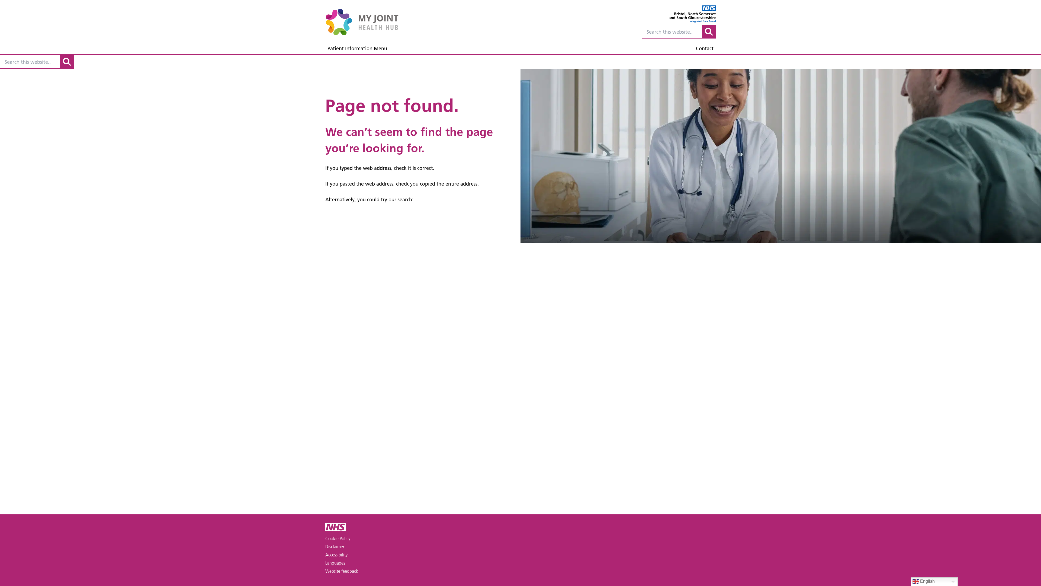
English (927, 581)
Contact (705, 48)
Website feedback (341, 571)
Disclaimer (334, 546)
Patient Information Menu (357, 48)
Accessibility (336, 555)
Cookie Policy (337, 538)
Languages (335, 563)
